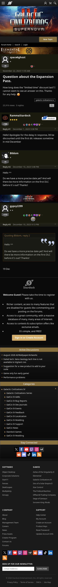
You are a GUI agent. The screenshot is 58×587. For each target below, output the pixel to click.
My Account (41, 518)
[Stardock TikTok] (29, 454)
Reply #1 (7, 129)
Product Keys (41, 526)
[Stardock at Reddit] (18, 454)
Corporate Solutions (10, 476)
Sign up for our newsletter (17, 564)
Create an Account (43, 522)
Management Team (10, 522)
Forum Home (6, 45)
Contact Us (6, 541)
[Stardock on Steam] (41, 449)
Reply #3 (7, 224)
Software (7, 467)
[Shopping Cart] (50, 3)
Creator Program (9, 537)
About (4, 515)
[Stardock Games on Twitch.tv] (31, 449)
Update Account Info (44, 534)
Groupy (5, 495)
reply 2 (26, 235)
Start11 (5, 479)
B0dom (14, 153)
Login (25, 45)
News (4, 530)
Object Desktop (8, 472)
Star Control (38, 487)
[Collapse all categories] (55, 388)
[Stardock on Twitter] (16, 449)
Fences (5, 483)
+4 (5, 161)
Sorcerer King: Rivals (41, 502)
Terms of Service (27, 582)
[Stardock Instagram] (36, 449)
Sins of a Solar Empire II (42, 483)
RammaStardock (20, 115)
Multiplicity (7, 491)
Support (40, 510)
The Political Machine (42, 491)
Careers (5, 526)
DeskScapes (7, 487)
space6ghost (17, 57)
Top (55, 129)
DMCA (38, 582)
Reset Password (42, 530)
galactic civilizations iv (45, 100)
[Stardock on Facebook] (21, 449)
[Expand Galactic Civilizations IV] (2, 389)
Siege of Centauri (40, 498)
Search (17, 45)
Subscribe (42, 568)
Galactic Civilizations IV (42, 479)
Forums (5, 545)
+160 (5, 124)
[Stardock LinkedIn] (34, 454)
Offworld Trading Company (44, 495)
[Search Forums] (55, 3)
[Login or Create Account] (45, 3)
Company (7, 510)
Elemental (37, 476)
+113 (5, 214)
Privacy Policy (12, 582)
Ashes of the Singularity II (43, 472)
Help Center (41, 515)
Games (36, 467)
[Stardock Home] (10, 3)
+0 (5, 65)
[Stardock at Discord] (23, 454)
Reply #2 (7, 166)
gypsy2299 (16, 206)
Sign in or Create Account (29, 337)
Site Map (47, 582)
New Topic (48, 39)
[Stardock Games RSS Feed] (39, 454)
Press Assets (7, 534)
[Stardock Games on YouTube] (26, 449)
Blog (4, 518)
